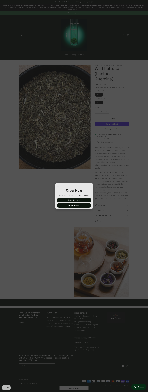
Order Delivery (74, 200)
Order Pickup (74, 205)
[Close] (58, 186)
